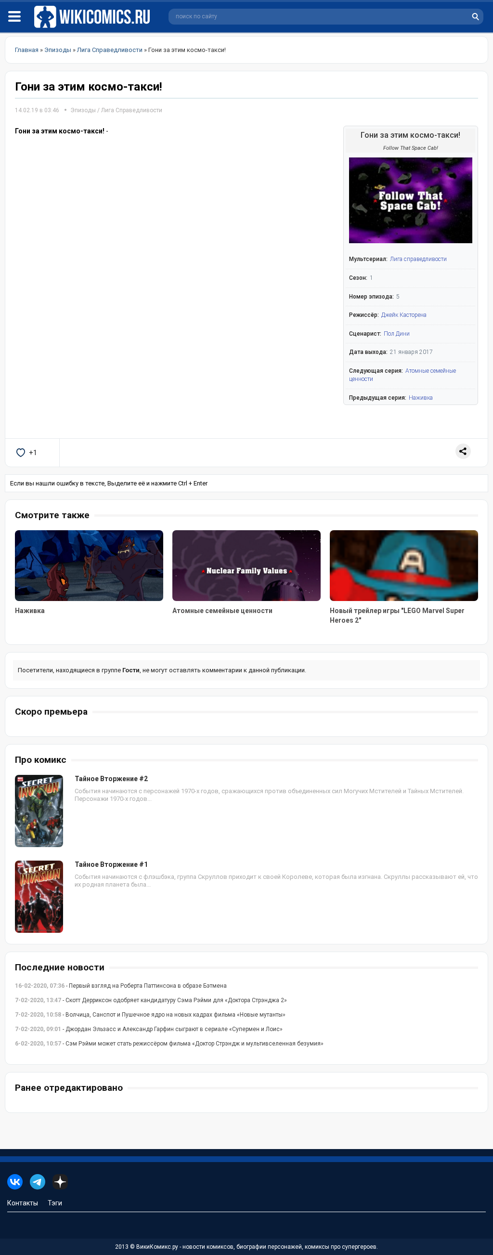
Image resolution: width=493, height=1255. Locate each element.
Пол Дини (397, 333)
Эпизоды (83, 110)
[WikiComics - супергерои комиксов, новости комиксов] (94, 17)
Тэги (55, 1203)
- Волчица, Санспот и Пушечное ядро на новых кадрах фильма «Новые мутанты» (150, 1014)
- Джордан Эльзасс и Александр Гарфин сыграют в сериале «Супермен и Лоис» (149, 1029)
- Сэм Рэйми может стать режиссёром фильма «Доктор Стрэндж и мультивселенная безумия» (169, 1043)
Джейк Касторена (404, 315)
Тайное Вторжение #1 (111, 864)
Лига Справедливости (131, 110)
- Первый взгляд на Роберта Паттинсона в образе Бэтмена (121, 985)
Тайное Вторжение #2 (111, 779)
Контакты (22, 1203)
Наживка (421, 397)
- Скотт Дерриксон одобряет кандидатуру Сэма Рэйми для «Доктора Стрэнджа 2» (151, 1000)
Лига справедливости (418, 259)
